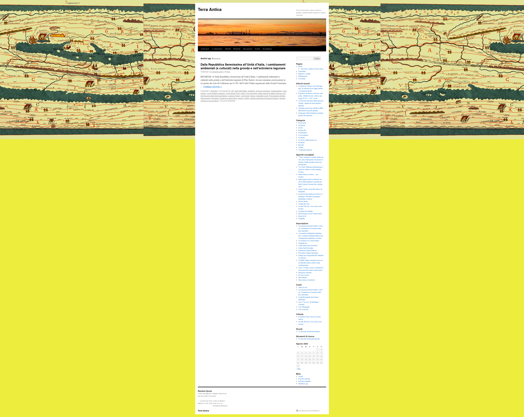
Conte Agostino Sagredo (216, 93)
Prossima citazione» (220, 405)
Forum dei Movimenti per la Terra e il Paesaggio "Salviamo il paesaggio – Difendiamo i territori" (310, 196)
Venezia (282, 98)
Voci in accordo (303, 309)
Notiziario (301, 142)
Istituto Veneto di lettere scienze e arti (271, 93)
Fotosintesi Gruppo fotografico (308, 253)
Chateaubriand (276, 91)
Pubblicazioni (302, 76)
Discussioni (247, 48)
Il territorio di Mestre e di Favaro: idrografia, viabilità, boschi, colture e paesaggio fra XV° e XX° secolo (310, 95)
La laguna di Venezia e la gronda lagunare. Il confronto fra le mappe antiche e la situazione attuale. (310, 88)
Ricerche (236, 48)
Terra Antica (210, 9)
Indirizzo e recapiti (304, 74)
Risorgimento (206, 98)
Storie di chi (302, 216)
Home (300, 66)
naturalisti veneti (262, 96)
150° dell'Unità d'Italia (239, 91)
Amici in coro (302, 287)
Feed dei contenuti (304, 379)
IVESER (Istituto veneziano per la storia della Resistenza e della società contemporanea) (310, 262)
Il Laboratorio (217, 48)
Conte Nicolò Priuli (233, 93)
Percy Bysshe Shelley (277, 96)
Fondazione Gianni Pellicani (307, 250)
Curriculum (205, 48)
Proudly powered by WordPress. (309, 410)
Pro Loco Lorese (303, 275)
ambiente (251, 91)
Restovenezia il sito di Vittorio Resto (310, 213)
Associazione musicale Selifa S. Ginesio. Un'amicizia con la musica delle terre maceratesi (310, 228)
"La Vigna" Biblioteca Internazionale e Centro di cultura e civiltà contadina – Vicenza (310, 169)
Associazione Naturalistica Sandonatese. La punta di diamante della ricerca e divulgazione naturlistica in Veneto (310, 235)
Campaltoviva (302, 243)
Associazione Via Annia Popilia (308, 240)
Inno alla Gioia (251, 93)
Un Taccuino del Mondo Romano (309, 331)
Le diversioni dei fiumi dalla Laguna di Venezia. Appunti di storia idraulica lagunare (310, 103)
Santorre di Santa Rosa (228, 98)
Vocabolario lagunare (305, 150)
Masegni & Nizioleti (304, 272)
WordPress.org (303, 383)
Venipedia (301, 218)
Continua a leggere (212, 86)
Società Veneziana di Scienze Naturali (264, 98)
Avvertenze (267, 48)
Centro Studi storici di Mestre (307, 245)
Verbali (300, 147)
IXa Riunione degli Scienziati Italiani (214, 96)
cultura (243, 93)
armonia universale (263, 91)
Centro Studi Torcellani (305, 248)
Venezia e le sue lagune (209, 101)
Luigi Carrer (245, 96)
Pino (228, 71)
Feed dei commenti (304, 381)
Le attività (301, 137)
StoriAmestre (302, 277)
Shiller (247, 98)
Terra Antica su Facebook (306, 280)
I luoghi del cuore (304, 204)
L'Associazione (303, 135)
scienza (241, 98)
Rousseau (215, 98)
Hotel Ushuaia (303, 201)
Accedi (300, 376)
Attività (228, 48)
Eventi (257, 48)
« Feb (298, 369)
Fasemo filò (302, 130)
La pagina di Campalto (305, 211)
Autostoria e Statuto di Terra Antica (311, 69)
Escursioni (301, 125)
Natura (252, 96)
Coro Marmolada (303, 307)
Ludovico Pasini (234, 96)
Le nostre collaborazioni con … (308, 140)
